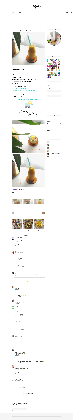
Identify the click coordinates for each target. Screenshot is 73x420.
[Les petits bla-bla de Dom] (59, 61)
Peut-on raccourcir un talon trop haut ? (55, 153)
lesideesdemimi (20, 244)
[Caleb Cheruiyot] (56, 72)
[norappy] (54, 68)
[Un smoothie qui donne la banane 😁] (28, 201)
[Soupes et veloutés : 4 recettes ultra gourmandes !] (28, 224)
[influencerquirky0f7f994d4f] (54, 59)
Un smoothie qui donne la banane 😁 (28, 204)
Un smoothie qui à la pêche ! (38, 204)
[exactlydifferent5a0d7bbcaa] (59, 59)
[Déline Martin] (48, 76)
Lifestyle (7, 12)
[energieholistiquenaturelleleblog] (50, 72)
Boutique (20, 12)
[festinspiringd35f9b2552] (54, 61)
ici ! (30, 94)
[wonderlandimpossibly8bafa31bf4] (56, 70)
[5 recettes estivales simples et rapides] (39, 224)
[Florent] (56, 74)
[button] (28, 48)
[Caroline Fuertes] (50, 63)
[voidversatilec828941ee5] (54, 63)
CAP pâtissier (54, 119)
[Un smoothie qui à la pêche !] (39, 201)
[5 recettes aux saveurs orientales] (17, 224)
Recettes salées (54, 132)
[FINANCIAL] (52, 70)
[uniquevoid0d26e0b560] (56, 61)
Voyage (12, 12)
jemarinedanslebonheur (19, 237)
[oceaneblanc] (48, 68)
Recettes (2, 12)
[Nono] (48, 74)
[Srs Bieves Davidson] (59, 63)
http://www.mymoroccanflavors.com (19, 310)
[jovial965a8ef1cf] (50, 61)
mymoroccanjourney (19, 306)
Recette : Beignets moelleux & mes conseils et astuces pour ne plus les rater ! (55, 157)
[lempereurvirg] (59, 74)
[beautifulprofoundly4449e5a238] (48, 63)
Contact (16, 12)
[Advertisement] (36, 20)
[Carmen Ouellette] (50, 74)
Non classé (54, 128)
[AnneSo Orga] (56, 68)
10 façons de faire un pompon (54, 150)
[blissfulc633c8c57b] (56, 63)
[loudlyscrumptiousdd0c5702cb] (54, 70)
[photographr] (59, 72)
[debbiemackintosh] (48, 61)
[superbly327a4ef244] (54, 74)
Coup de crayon (54, 121)
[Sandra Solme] (59, 68)
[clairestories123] (48, 70)
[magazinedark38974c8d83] (54, 72)
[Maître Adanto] (52, 72)
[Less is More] (52, 68)
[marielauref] (52, 59)
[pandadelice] (56, 59)
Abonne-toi (54, 91)
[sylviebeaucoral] (48, 59)
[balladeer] (52, 63)
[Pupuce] (50, 70)
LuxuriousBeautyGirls (19, 365)
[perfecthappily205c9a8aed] (48, 72)
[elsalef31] (50, 68)
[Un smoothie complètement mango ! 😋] (17, 201)
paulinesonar (17, 299)
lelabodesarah (18, 379)
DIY (54, 123)
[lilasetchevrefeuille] (59, 70)
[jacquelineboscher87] (52, 74)
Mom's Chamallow (18, 321)
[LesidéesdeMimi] (52, 61)
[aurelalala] (50, 59)
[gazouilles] (50, 76)
